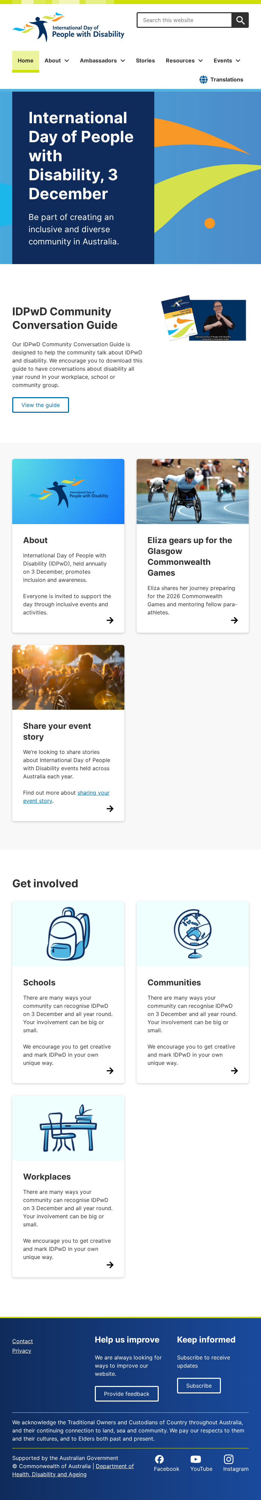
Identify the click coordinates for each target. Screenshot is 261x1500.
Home (26, 60)
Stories (145, 60)
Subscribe (199, 1385)
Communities (174, 982)
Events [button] (223, 60)
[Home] (68, 27)
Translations (226, 79)
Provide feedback (127, 1393)
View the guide (40, 405)
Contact (22, 1341)
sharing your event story (66, 796)
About (35, 540)
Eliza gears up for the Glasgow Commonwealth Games (189, 556)
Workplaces (47, 1177)
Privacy (21, 1350)
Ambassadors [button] (98, 60)
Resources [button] (180, 60)
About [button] (53, 60)
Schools (39, 982)
